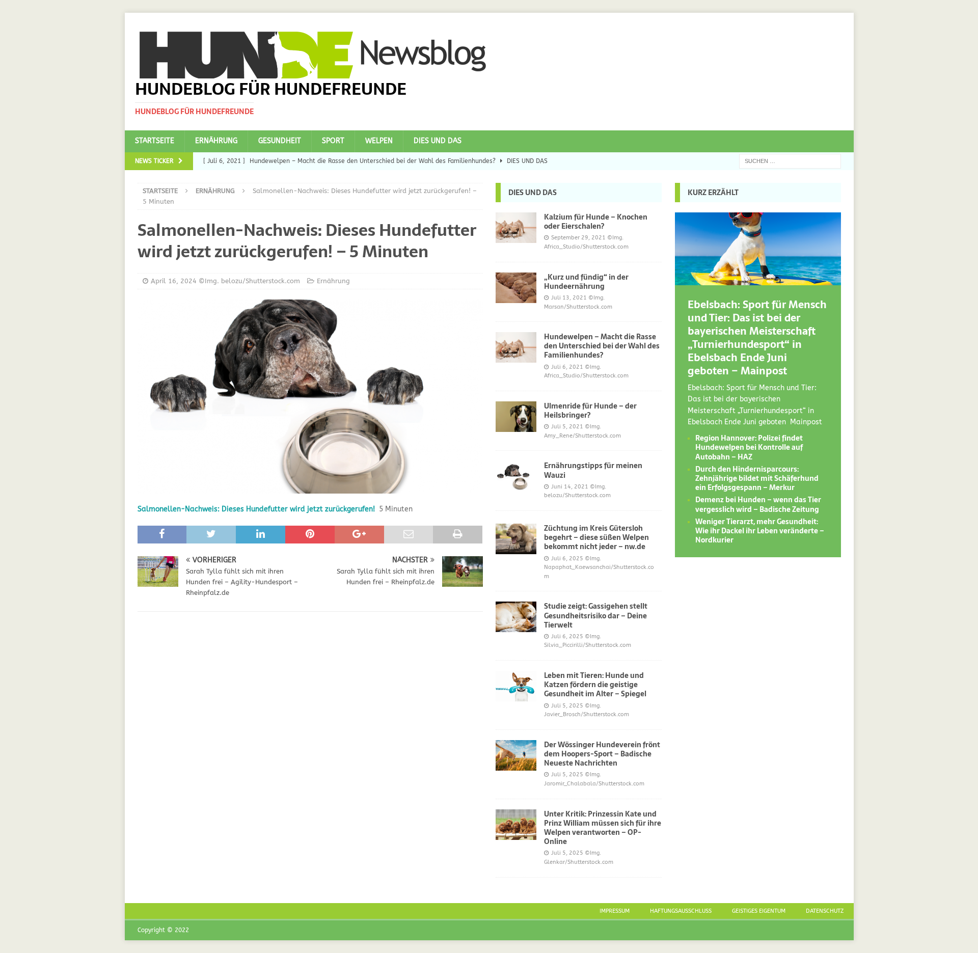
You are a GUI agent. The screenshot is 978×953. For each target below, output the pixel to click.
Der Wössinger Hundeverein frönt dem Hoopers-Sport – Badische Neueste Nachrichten (602, 754)
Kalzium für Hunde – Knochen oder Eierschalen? (595, 221)
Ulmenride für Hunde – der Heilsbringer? (590, 410)
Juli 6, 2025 (567, 558)
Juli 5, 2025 (567, 705)
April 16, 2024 (174, 281)
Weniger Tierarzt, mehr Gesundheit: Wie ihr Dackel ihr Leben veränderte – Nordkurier (759, 531)
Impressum (615, 911)
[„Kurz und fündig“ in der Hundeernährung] (516, 288)
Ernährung (216, 141)
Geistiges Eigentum (758, 911)
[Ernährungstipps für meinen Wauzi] (516, 476)
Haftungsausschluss (681, 911)
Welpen (379, 141)
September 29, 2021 (578, 237)
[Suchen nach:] (790, 160)
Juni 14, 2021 (569, 486)
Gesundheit (279, 141)
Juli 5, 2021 (567, 426)
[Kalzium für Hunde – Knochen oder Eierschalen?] (516, 227)
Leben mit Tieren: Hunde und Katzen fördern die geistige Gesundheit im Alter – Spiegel (595, 684)
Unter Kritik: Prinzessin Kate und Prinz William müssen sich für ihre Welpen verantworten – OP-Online (602, 828)
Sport (333, 141)
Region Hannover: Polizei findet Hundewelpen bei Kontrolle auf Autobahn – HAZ (749, 447)
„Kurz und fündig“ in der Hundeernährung (586, 281)
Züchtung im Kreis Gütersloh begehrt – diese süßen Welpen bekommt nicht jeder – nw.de (596, 537)
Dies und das (437, 141)
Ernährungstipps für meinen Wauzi (593, 470)
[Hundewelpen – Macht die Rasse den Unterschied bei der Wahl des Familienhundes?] (516, 347)
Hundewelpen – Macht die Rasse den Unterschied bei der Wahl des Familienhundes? (602, 346)
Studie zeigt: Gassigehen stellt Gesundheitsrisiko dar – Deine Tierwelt (595, 615)
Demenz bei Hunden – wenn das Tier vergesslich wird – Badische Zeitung (758, 504)
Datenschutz (825, 911)
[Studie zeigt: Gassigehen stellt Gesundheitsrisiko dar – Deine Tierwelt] (516, 617)
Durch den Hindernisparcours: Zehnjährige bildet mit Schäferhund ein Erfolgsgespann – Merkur (757, 478)
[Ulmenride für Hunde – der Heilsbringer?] (516, 416)
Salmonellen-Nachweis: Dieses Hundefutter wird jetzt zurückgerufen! (256, 509)
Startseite (154, 141)
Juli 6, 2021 (567, 367)
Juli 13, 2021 (569, 297)
